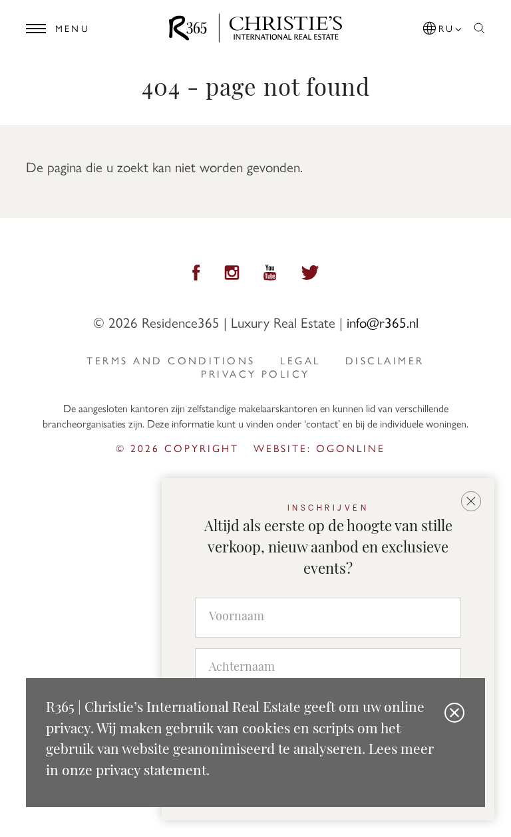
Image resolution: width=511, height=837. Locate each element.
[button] (443, 26)
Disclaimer (385, 360)
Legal (300, 360)
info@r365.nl (383, 322)
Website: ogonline (319, 447)
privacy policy (255, 373)
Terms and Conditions (170, 360)
